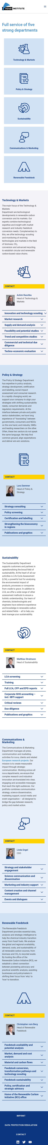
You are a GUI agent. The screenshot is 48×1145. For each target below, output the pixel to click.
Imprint (21, 1116)
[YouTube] (30, 1142)
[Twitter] (24, 1142)
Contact (21, 1134)
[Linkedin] (17, 1142)
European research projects (15, 760)
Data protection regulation (21, 1125)
